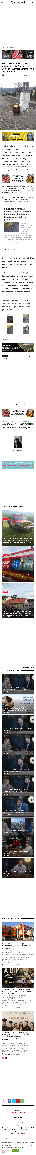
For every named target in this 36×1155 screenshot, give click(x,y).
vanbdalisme (6, 358)
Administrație (12, 47)
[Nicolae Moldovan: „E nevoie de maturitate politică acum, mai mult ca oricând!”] (18, 806)
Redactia (7, 965)
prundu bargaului (27, 356)
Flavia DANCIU (8, 814)
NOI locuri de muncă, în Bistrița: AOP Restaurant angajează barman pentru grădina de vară (17, 991)
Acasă (3, 47)
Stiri (7, 47)
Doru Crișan (9, 340)
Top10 (5, 519)
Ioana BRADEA (13, 75)
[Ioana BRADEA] (3, 75)
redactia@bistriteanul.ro (18, 1112)
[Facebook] (9, 1101)
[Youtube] (22, 1123)
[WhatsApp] (22, 1101)
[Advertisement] (18, 25)
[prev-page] (3, 622)
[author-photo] (3, 965)
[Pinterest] (18, 1101)
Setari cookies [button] (7, 1151)
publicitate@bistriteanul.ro (18, 1120)
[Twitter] (14, 1101)
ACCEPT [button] (15, 1151)
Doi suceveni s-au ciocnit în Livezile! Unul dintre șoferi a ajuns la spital (17, 576)
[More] (27, 404)
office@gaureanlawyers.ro (18, 1133)
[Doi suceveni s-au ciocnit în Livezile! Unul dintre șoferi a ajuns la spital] (18, 564)
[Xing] (18, 454)
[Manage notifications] (3, 1151)
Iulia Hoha (6, 692)
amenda (11, 356)
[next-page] (6, 622)
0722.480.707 (18, 1114)
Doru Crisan (18, 356)
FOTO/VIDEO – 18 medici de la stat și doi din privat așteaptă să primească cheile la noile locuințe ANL (9, 425)
